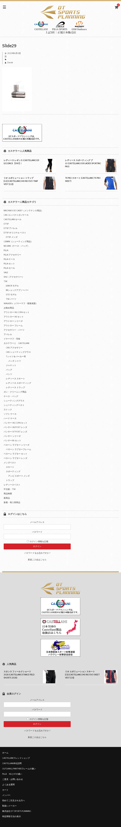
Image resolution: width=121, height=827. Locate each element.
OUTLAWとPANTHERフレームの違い (19, 769)
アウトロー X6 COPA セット (16, 312)
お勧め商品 (9, 308)
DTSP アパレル (10, 228)
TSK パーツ (11, 299)
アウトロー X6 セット (14, 317)
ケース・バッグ (11, 396)
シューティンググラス (14, 401)
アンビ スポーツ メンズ (19, 476)
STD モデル (11, 295)
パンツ (9, 374)
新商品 (7, 498)
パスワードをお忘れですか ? (37, 553)
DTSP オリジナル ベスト (15, 233)
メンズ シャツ (14, 361)
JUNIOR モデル (12, 286)
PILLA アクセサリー (12, 255)
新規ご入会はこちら (37, 560)
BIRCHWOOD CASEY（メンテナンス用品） (23, 210)
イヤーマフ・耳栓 (12, 339)
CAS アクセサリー (14, 348)
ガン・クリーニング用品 (15, 392)
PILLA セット (9, 264)
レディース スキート (15, 379)
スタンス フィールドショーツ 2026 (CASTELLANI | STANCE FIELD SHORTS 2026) (19, 674)
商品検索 (8, 494)
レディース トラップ (15, 387)
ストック (8, 409)
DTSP (6, 224)
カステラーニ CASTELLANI (16, 343)
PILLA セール (9, 268)
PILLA (6, 250)
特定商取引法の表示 (11, 816)
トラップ (10, 480)
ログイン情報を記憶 (38, 541)
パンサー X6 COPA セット (15, 423)
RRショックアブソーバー (17, 290)
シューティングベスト (14, 405)
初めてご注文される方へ (13, 800)
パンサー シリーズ (12, 436)
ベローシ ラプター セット (15, 454)
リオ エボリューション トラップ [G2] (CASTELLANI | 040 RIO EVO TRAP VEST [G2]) (21, 181)
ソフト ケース (10, 414)
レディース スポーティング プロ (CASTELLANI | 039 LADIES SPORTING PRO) (83, 163)
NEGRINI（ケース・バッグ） (16, 246)
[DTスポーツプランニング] (60, 32)
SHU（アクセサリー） (14, 277)
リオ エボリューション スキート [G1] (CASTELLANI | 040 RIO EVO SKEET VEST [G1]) (82, 674)
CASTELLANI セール (12, 219)
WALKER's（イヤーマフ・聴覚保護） (21, 303)
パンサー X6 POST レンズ (15, 427)
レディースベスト (12, 485)
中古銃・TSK (10, 489)
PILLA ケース (9, 259)
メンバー (6, 795)
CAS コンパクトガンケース (16, 215)
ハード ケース (10, 418)
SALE (6, 272)
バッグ (9, 370)
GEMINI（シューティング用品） (18, 241)
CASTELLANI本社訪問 (12, 763)
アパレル (8, 334)
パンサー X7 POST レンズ (15, 432)
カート (5, 790)
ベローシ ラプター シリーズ (16, 445)
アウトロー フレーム (13, 325)
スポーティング (13, 471)
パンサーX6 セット (12, 440)
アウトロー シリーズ (13, 321)
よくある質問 (8, 785)
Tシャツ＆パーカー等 (16, 356)
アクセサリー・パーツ (14, 330)
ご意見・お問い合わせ (12, 779)
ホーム (5, 753)
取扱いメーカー (9, 806)
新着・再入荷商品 (12, 502)
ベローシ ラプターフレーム (18, 449)
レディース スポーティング (18, 383)
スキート (10, 467)
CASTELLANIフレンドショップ (16, 758)
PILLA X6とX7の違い (12, 774)
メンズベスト (10, 463)
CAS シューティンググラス (18, 352)
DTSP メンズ (12, 237)
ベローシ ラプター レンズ (15, 458)
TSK (5, 281)
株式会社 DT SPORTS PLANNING (16, 811)
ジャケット (11, 365)
